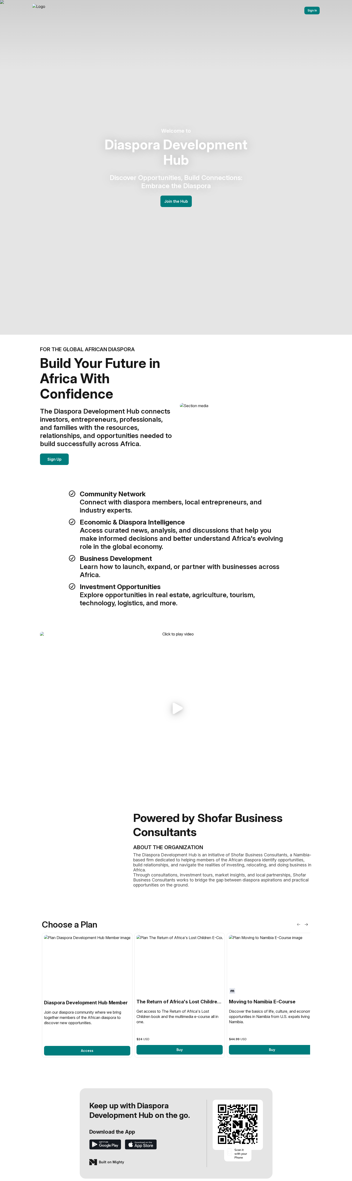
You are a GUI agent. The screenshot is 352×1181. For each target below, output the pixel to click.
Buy (179, 1050)
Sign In (312, 10)
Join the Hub (176, 201)
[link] (87, 995)
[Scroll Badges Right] (306, 924)
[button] (176, 708)
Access (87, 1051)
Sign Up (54, 459)
